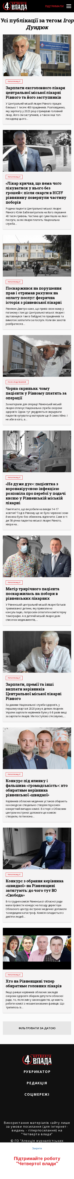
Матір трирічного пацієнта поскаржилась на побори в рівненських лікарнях (32, 593)
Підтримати (54, 6)
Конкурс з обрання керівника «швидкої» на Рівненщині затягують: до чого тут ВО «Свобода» (34, 888)
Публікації (14, 81)
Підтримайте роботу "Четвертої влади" (37, 1160)
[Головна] (15, 6)
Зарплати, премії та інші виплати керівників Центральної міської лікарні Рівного (33, 691)
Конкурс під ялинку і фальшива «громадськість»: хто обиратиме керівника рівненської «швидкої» (37, 787)
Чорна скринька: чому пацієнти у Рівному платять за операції (36, 393)
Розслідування (17, 382)
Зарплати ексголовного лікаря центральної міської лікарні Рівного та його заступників (35, 92)
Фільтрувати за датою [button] (37, 1028)
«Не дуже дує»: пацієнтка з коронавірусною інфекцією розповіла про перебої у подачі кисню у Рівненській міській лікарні (36, 493)
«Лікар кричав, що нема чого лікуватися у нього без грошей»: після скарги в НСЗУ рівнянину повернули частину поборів (36, 193)
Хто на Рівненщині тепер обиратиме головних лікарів (33, 983)
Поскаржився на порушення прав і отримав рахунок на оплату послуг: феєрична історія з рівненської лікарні (34, 295)
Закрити (37, 1148)
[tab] (37, 1028)
